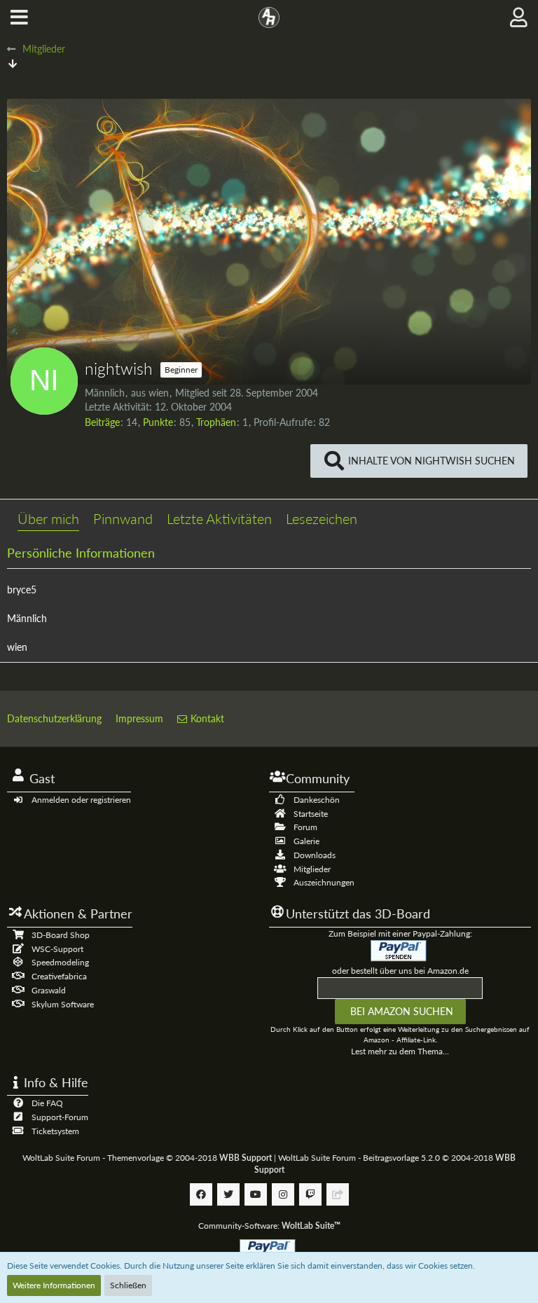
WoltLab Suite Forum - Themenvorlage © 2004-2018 (147, 1157)
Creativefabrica (59, 976)
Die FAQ (47, 1103)
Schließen (128, 1285)
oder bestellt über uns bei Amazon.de (400, 970)
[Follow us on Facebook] (201, 1194)
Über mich (48, 518)
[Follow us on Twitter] (228, 1194)
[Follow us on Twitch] (310, 1194)
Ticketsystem (55, 1131)
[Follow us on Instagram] (283, 1194)
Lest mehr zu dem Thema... (400, 1051)
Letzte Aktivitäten (219, 518)
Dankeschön (317, 799)
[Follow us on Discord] (337, 1194)
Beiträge (102, 422)
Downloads (315, 855)
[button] (19, 17)
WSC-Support (57, 949)
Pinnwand (123, 518)
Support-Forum (60, 1117)
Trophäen (216, 422)
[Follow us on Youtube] (255, 1194)
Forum (305, 827)
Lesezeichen (321, 518)
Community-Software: (269, 1225)
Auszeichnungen (324, 882)
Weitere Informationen (54, 1285)
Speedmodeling (60, 962)
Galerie (306, 841)
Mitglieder (312, 869)
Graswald (49, 990)
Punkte (158, 422)
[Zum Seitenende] (12, 63)
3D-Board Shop (61, 935)
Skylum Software (63, 1004)
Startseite (311, 813)
